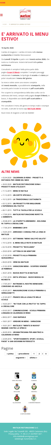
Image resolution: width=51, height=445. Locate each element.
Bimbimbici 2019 (20, 228)
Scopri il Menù (13, 72)
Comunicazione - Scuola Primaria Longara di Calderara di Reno (23, 311)
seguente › (21, 357)
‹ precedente (23, 353)
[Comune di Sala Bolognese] (16, 398)
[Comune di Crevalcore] (16, 387)
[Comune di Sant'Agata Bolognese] (25, 409)
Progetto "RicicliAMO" (24, 247)
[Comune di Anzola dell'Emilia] (16, 376)
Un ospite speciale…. (23, 195)
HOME (2, 2)
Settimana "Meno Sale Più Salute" (29, 238)
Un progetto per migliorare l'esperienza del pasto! (21, 204)
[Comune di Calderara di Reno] (34, 376)
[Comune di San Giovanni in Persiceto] (34, 398)
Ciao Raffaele (19, 317)
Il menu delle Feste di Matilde (27, 243)
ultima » (33, 357)
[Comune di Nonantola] (34, 387)
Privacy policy (13, 434)
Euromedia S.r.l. (30, 439)
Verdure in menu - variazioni (27, 321)
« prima (10, 353)
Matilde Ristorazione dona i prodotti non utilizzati (21, 185)
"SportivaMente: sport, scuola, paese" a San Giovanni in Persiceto (22, 340)
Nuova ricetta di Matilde (25, 273)
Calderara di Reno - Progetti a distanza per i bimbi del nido (22, 178)
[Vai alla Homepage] (25, 14)
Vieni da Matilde (21, 262)
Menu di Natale (20, 191)
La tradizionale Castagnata (27, 199)
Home (5, 24)
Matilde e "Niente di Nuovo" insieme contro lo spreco (20, 326)
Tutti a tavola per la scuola (27, 210)
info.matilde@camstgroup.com (25, 436)
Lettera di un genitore (24, 251)
